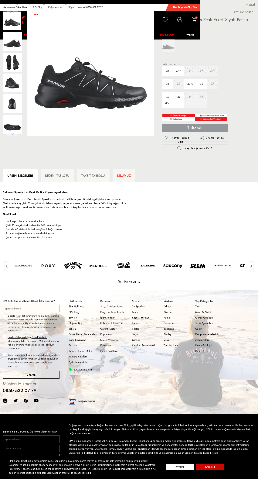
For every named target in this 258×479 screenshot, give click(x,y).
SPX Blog (37, 7)
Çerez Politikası (109, 351)
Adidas (167, 306)
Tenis (135, 312)
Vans (166, 340)
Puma (167, 317)
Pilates (135, 329)
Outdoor (136, 340)
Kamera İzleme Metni (80, 351)
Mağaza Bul (75, 323)
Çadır (198, 329)
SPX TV (73, 317)
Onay (29, 316)
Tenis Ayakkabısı (204, 323)
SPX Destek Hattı (83, 369)
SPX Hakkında (76, 306)
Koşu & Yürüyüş (140, 317)
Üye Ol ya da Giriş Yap (185, 7)
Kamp (135, 323)
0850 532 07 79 (19, 390)
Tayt (197, 306)
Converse (169, 323)
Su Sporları (138, 306)
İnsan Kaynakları (78, 340)
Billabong (169, 329)
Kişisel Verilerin (39, 337)
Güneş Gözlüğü (204, 317)
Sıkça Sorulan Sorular (112, 306)
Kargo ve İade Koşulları (113, 312)
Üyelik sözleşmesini (18, 337)
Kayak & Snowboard (143, 345)
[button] (6, 265)
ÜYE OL (31, 374)
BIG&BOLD (167, 34)
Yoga (135, 334)
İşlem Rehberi (107, 317)
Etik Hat (73, 345)
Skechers (169, 312)
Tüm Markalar (171, 345)
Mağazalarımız (55, 7)
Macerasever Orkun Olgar (15, 7)
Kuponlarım (106, 334)
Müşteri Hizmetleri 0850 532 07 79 (85, 7)
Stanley (167, 334)
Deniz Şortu (201, 351)
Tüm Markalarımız (129, 281)
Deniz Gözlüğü (203, 345)
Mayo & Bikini (203, 312)
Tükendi (195, 128)
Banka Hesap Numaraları (83, 334)
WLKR (190, 34)
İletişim (72, 329)
